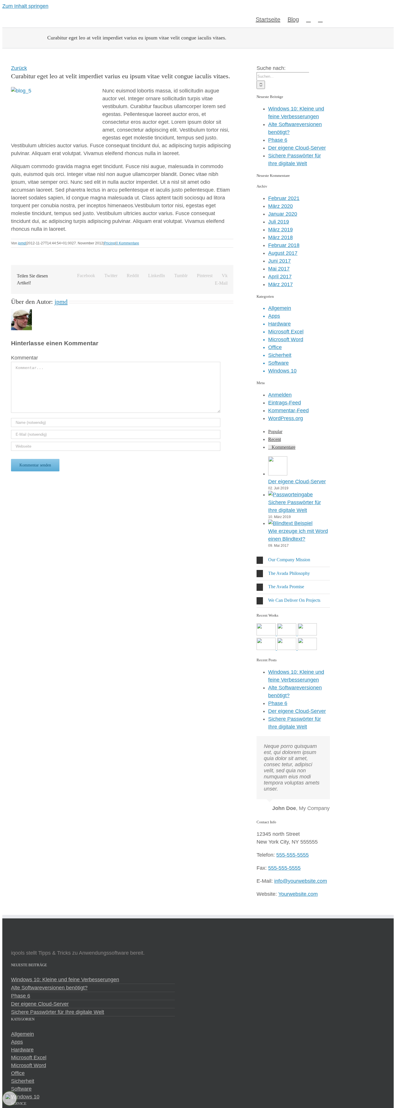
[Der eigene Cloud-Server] (277, 474)
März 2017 (280, 284)
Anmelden (280, 395)
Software (278, 363)
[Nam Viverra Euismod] (267, 648)
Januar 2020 (282, 214)
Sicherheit (279, 355)
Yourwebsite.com (298, 894)
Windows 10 (282, 371)
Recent (274, 439)
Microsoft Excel (286, 332)
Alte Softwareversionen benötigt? (49, 988)
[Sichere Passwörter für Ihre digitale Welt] (290, 494)
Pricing (109, 243)
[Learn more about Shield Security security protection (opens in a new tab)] (9, 1098)
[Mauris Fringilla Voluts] (287, 634)
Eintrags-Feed (284, 403)
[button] (320, 19)
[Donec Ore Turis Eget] (267, 634)
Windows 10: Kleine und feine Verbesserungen (65, 979)
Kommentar (24, 358)
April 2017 (280, 276)
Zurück (19, 68)
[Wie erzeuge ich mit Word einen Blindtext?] (290, 523)
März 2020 (280, 206)
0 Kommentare (127, 243)
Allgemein (279, 308)
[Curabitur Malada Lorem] (287, 648)
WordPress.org (285, 418)
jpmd (22, 243)
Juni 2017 (279, 261)
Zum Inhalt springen (25, 6)
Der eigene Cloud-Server (297, 148)
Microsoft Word (285, 339)
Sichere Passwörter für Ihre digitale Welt (57, 1012)
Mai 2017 (279, 269)
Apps (274, 316)
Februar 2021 (283, 198)
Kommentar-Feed (288, 410)
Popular (275, 431)
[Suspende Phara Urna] (307, 648)
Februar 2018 (283, 245)
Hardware (279, 324)
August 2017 (282, 253)
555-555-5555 (292, 855)
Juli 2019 (278, 222)
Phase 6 (277, 140)
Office (275, 347)
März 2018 (280, 237)
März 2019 (280, 230)
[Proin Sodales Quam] (307, 634)
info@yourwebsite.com (300, 881)
